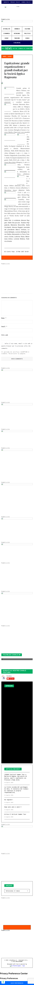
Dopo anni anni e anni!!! (13, 807)
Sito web (4, 335)
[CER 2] (17, 544)
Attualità (6, 29)
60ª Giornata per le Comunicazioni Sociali (13, 742)
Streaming (17, 42)
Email (4, 326)
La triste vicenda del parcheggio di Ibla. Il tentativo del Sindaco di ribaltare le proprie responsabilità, (16, 699)
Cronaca (17, 29)
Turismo (17, 38)
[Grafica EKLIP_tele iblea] (17, 450)
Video (27, 38)
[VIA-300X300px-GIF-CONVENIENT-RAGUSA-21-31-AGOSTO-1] (17, 370)
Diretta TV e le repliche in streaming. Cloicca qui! (15, 666)
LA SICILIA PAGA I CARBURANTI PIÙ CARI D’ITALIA (14, 730)
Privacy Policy (15, 2)
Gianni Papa (11, 251)
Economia (7, 33)
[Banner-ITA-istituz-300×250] (17, 827)
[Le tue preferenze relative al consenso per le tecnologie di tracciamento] (3, 982)
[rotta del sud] (17, 519)
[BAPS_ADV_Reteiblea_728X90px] (17, 21)
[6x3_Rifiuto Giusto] (17, 431)
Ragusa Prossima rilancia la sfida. (15, 753)
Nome (3, 318)
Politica (27, 33)
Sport (7, 38)
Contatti (6, 2)
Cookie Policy (25, 2)
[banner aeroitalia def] (17, 484)
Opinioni (17, 33)
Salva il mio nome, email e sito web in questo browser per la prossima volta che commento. (16, 346)
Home (4, 56)
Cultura (27, 29)
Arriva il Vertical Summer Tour (15, 814)
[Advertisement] (17, 277)
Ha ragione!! (8, 799)
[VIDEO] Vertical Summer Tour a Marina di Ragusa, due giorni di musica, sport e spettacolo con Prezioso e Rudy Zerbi (15, 777)
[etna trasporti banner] (17, 404)
